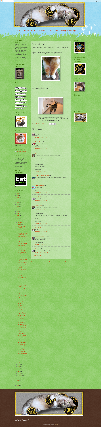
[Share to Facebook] (54, 124)
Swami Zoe (37, 249)
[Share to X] (52, 124)
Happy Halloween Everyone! (21, 240)
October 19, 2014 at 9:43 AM (41, 148)
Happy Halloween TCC (22, 243)
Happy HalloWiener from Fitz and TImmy (22, 271)
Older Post (68, 262)
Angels (56, 31)
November (20, 222)
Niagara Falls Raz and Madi (22, 339)
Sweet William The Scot (40, 236)
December (20, 220)
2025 (18, 193)
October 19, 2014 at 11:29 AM (41, 181)
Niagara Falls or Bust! (22, 351)
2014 (18, 218)
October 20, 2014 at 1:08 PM (41, 223)
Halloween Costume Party (22, 286)
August (19, 362)
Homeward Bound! (21, 333)
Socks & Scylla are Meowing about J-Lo (22, 325)
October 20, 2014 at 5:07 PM (41, 231)
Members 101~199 (45, 31)
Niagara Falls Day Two (22, 328)
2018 (18, 209)
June (19, 366)
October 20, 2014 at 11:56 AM (41, 209)
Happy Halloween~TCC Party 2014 (22, 227)
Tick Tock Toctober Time (21, 316)
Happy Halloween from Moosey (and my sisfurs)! (22, 266)
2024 (18, 195)
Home (18, 31)
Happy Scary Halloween (23, 256)
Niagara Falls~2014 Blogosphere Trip (22, 345)
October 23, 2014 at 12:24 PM (41, 252)
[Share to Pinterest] (55, 124)
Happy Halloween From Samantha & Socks (22, 237)
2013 (18, 380)
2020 (18, 204)
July (19, 364)
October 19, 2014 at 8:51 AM (41, 137)
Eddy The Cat (20, 357)
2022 (18, 200)
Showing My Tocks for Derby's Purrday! (22, 312)
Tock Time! (20, 305)
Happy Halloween (21, 279)
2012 (18, 383)
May (19, 369)
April (19, 371)
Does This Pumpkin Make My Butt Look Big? (22, 259)
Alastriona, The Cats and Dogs (42, 175)
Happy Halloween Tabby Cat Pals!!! (22, 282)
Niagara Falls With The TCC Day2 (22, 330)
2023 (18, 197)
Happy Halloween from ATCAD (22, 274)
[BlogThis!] (51, 124)
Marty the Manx (39, 132)
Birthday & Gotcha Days (68, 31)
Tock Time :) (20, 301)
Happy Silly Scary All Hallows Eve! (22, 233)
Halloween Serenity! (22, 277)
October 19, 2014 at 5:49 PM (41, 192)
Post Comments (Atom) (41, 265)
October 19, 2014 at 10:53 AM (41, 171)
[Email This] (50, 124)
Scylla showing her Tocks (21, 298)
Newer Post (34, 262)
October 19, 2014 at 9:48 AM (41, 160)
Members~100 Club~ (29, 31)
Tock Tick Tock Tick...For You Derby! (21, 292)
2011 (18, 385)
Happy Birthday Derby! (22, 288)
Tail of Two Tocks (21, 307)
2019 (18, 206)
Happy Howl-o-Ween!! (22, 262)
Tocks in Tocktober (21, 310)
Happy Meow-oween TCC (22, 253)
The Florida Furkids (39, 185)
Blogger (56, 424)
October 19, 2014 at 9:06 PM (41, 200)
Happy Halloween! (21, 250)
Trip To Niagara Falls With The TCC (22, 348)
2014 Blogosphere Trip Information (22, 354)
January (19, 378)
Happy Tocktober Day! (22, 295)
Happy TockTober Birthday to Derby (22, 319)
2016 (18, 213)
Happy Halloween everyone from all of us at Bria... (22, 247)
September (20, 359)
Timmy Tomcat (38, 142)
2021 (18, 202)
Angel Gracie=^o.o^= (40, 196)
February (20, 375)
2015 (18, 215)
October (19, 224)
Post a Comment (37, 255)
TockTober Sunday (21, 322)
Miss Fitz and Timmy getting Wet (22, 336)
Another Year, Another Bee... (22, 230)
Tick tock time (20, 303)
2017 (18, 211)
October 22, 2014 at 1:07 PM (41, 244)
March (19, 373)
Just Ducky (37, 153)
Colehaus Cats (38, 205)
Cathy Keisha (38, 227)
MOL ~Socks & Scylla (22, 342)
